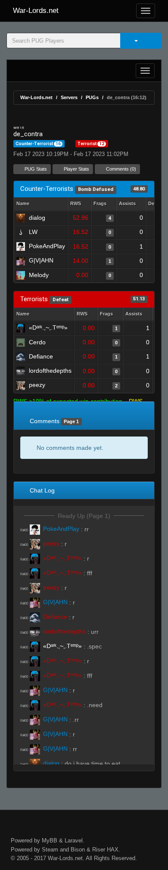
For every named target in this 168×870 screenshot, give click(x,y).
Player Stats (75, 169)
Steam (50, 849)
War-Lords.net (36, 10)
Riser (98, 849)
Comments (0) (120, 169)
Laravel (74, 840)
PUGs (92, 97)
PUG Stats (35, 169)
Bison (78, 849)
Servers (69, 97)
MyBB (49, 840)
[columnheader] (79, 204)
